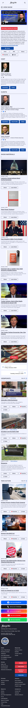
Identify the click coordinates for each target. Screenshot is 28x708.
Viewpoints (3, 653)
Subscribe (21, 675)
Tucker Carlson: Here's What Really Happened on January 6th (11, 302)
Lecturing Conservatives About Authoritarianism (10, 179)
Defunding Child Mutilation (9, 400)
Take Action (21, 666)
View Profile (14, 121)
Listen (5, 406)
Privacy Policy (4, 702)
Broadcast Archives (5, 651)
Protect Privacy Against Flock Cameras (13, 502)
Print (5, 51)
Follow (13, 87)
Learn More (14, 187)
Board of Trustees (5, 700)
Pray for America (18, 650)
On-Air (2, 696)
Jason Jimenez (5, 136)
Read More (5, 87)
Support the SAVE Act (8, 533)
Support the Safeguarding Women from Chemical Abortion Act (13, 561)
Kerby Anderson (6, 74)
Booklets (17, 651)
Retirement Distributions (6, 669)
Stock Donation (4, 667)
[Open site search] (25, 3)
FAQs (2, 704)
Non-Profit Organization (6, 694)
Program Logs (18, 686)
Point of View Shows (5, 650)
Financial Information (5, 705)
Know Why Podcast (5, 655)
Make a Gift (3, 664)
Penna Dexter (13, 398)
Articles (16, 655)
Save (14, 54)
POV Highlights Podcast (6, 657)
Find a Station (18, 680)
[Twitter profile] (3, 77)
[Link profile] (1, 77)
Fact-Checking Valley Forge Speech (11, 239)
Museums (4, 463)
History (2, 691)
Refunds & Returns (19, 694)
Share (22, 51)
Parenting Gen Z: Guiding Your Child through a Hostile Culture (12, 269)
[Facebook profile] (3, 111)
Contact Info (17, 691)
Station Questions (19, 682)
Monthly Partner (4, 666)
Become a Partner (21, 670)
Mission (2, 693)
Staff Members (4, 698)
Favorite (6, 54)
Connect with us (18, 653)
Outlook (2, 682)
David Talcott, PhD (6, 107)
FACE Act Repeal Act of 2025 (10, 590)
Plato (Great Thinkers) (7, 209)
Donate (21, 663)
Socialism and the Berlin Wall (10, 431)
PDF (14, 51)
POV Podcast (4, 659)
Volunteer (17, 693)
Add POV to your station (20, 684)
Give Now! (14, 357)
